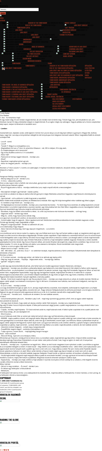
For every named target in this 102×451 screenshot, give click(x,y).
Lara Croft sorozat (81, 25)
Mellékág (91, 25)
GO (24, 30)
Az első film (25, 68)
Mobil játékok (68, 56)
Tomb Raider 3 (92, 47)
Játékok (2, 20)
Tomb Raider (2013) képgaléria (60, 73)
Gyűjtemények (77, 99)
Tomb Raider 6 (49, 47)
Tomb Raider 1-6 (81, 30)
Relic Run (30, 32)
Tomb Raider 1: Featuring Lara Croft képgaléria (18, 96)
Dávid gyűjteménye (58, 101)
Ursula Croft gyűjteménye (61, 106)
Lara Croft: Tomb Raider (13, 68)
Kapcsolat (88, 77)
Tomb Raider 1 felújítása (40, 42)
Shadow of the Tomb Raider (37, 23)
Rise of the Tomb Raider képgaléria (61, 68)
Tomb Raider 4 (48, 51)
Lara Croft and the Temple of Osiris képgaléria (66, 70)
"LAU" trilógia (69, 27)
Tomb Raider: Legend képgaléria (60, 82)
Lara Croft (19, 30)
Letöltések (88, 70)
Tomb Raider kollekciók (90, 99)
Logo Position (89, 68)
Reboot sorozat (70, 23)
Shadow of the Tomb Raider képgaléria (63, 66)
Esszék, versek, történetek (54, 96)
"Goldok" (73, 32)
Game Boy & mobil (79, 35)
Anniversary (27, 42)
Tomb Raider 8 (36, 39)
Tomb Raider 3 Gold (45, 56)
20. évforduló (66, 92)
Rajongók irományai (70, 96)
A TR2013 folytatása (48, 25)
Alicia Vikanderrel (27, 63)
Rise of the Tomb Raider (33, 25)
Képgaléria (88, 66)
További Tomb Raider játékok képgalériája (16, 99)
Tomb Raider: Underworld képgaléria (62, 77)
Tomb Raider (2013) (23, 27)
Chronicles (27, 49)
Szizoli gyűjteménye (59, 108)
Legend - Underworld (81, 27)
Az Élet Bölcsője (40, 66)
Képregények (54, 87)
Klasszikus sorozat (69, 30)
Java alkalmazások (79, 56)
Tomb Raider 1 (88, 51)
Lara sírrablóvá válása (55, 23)
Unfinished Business (34, 61)
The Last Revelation (36, 51)
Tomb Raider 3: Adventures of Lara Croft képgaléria (19, 92)
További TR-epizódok (66, 35)
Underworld (27, 39)
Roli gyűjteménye (58, 99)
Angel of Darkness (38, 47)
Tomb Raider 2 (88, 49)
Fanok (87, 75)
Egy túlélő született (37, 27)
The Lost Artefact (32, 56)
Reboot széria (62, 87)
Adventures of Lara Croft (78, 47)
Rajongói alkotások (64, 94)
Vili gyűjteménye (58, 104)
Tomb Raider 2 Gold (38, 58)
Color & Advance (80, 54)
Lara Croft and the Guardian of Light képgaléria (66, 75)
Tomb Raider (16, 63)
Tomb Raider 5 (36, 49)
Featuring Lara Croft (76, 51)
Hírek (2, 18)
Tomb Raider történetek (68, 89)
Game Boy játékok (69, 54)
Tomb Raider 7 (28, 44)
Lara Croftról (55, 85)
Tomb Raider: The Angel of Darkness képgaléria (18, 85)
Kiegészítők (66, 32)
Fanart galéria (52, 94)
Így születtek (80, 89)
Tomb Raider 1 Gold (47, 61)
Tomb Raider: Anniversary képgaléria (62, 80)
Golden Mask (27, 58)
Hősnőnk (63, 85)
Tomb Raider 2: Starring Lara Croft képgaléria (18, 94)
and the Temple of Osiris (46, 35)
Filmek (50, 63)
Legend (21, 44)
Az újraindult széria (83, 23)
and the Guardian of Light (49, 37)
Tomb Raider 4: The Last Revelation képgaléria (17, 89)
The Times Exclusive (33, 54)
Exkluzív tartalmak (77, 92)
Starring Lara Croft (76, 49)
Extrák (87, 73)
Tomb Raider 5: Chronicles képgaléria (14, 87)
